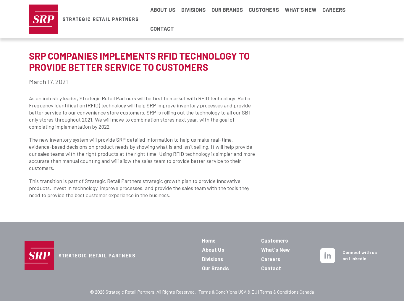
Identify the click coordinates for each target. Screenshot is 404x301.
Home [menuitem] (209, 240)
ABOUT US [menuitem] (162, 9)
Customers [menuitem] (274, 240)
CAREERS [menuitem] (333, 9)
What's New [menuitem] (275, 249)
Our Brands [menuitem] (215, 268)
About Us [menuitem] (213, 249)
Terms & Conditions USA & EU (227, 292)
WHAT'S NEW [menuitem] (300, 9)
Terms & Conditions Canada (287, 292)
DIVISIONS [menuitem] (193, 9)
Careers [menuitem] (270, 259)
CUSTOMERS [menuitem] (264, 9)
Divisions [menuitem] (212, 259)
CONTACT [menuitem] (162, 28)
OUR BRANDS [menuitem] (227, 9)
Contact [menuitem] (271, 268)
